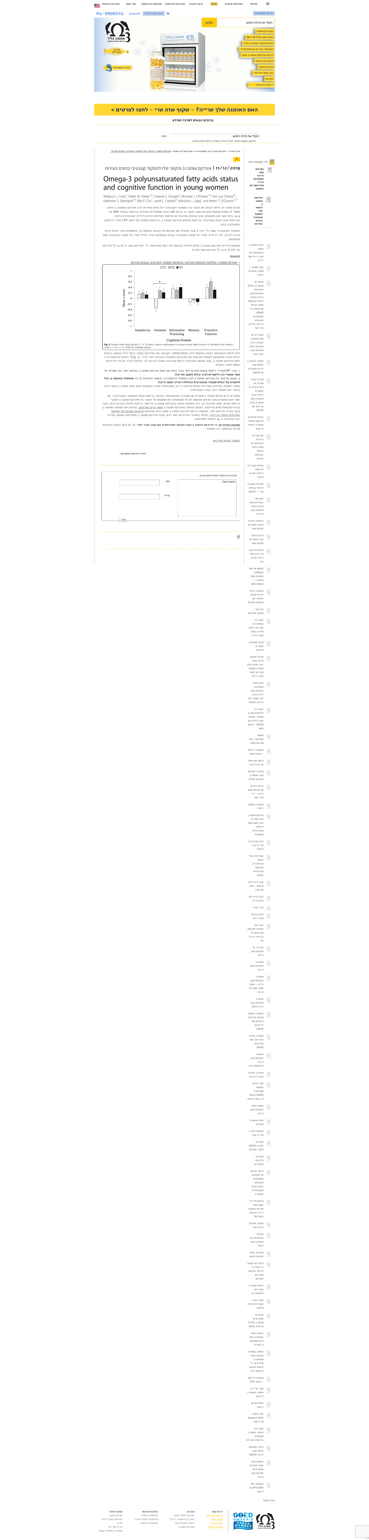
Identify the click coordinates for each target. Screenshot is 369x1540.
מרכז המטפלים (122, 67)
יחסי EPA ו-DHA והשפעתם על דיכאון (255, 1417)
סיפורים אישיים (264, 61)
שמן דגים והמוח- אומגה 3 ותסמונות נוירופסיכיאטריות (255, 1434)
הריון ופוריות (115, 1527)
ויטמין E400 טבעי (184, 1523)
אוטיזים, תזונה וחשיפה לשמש (256, 1254)
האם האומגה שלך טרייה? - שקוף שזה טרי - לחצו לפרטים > (184, 110)
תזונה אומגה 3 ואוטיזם (256, 1122)
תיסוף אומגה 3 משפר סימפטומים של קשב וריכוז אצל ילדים (255, 252)
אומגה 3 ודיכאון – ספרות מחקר (255, 751)
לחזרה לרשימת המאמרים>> (133, 453)
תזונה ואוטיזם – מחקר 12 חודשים (255, 646)
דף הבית (268, 4)
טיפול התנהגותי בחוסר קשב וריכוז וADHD (255, 1450)
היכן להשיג (196, 4)
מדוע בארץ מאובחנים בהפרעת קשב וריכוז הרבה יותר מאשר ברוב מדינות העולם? (255, 692)
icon (168, 13)
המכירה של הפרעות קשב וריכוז (257, 951)
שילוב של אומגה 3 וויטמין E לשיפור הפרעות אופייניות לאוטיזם (255, 1271)
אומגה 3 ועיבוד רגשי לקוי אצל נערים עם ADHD (255, 1041)
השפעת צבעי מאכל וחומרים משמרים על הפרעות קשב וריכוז (256, 1469)
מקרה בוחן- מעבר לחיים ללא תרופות (255, 1304)
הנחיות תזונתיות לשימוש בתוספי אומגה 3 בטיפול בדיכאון (255, 422)
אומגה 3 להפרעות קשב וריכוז (256, 965)
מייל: (167, 495)
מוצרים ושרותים (175, 4)
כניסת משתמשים (264, 13)
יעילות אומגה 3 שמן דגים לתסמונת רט (256, 1289)
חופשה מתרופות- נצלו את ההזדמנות (256, 739)
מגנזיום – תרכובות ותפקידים (258, 1160)
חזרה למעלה (269, 1500)
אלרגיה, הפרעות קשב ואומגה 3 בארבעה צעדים (255, 775)
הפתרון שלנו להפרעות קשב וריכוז (256, 1109)
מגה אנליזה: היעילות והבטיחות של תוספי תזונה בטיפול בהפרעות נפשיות (257, 447)
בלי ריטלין (258, 907)
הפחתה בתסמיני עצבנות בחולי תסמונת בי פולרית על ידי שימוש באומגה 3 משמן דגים (255, 1361)
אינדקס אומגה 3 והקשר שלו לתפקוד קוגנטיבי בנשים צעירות (259, 211)
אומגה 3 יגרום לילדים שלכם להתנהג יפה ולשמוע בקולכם (255, 596)
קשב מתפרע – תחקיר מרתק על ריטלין (255, 271)
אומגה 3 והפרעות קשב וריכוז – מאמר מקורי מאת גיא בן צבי (256, 984)
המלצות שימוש (234, 4)
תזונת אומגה (266, 67)
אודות (253, 4)
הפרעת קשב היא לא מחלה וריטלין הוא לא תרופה (255, 471)
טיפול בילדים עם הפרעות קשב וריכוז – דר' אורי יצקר (255, 791)
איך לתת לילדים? (263, 73)
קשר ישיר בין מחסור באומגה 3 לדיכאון (255, 1392)
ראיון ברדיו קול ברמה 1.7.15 (255, 898)
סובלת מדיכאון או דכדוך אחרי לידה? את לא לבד (256, 555)
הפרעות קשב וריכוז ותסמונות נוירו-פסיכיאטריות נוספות (259, 178)
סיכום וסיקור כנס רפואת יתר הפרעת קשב (256, 539)
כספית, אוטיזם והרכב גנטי (256, 1225)
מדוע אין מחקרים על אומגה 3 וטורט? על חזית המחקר (255, 1320)
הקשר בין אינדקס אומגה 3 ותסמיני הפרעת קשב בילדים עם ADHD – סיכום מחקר (255, 718)
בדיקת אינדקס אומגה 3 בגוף (257, 55)
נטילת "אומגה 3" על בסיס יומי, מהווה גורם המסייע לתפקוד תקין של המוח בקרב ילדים (255, 666)
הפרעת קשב (115, 1515)
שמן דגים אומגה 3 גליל (182, 1519)
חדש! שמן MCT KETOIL (260, 37)
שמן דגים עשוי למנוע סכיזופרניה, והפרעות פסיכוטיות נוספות (256, 865)
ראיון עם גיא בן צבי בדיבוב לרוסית (255, 845)
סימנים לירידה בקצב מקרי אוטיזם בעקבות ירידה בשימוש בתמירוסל (255, 1208)
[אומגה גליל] (120, 33)
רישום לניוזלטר (264, 85)
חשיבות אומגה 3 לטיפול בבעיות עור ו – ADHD (255, 487)
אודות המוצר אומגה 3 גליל (258, 43)
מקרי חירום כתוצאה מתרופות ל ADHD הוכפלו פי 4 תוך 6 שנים (255, 1091)
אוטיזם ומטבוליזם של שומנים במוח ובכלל (256, 1239)
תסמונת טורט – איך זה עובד (255, 1133)
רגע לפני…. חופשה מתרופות (255, 611)
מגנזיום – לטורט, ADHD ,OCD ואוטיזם (256, 1145)
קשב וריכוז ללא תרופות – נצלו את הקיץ (255, 886)
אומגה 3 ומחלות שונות (110, 1531)
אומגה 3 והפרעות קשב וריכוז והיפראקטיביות (256, 1060)
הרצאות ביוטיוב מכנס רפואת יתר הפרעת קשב (255, 524)
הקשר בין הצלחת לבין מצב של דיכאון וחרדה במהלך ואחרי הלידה (255, 627)
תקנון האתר (217, 1519)
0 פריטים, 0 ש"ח (154, 13)
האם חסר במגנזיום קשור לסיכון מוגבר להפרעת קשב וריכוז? (256, 506)
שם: (167, 481)
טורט (119, 1523)
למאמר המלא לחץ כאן (226, 440)
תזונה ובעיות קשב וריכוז (257, 916)
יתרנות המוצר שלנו (184, 1515)
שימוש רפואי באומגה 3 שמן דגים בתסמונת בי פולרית (256, 1339)
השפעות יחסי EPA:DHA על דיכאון (256, 1487)
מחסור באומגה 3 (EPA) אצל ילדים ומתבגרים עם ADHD (255, 366)
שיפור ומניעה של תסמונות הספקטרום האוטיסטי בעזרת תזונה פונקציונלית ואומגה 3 (256, 1182)
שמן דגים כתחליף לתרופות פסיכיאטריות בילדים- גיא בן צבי (255, 932)
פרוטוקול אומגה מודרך (146, 1519)
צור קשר (130, 4)
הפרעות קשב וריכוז (111, 1519)
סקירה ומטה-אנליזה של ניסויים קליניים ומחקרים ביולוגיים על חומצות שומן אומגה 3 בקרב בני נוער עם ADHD (256, 395)
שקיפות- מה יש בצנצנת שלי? (257, 49)
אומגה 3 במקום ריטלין (255, 806)
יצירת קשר (217, 1523)
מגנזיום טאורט (265, 31)
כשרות (269, 79)
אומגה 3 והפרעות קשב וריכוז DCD (256, 1002)
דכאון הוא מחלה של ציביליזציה (255, 762)
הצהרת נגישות (111, 4)
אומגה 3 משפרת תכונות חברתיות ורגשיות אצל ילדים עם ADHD (255, 1021)
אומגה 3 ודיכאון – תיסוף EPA (255, 1379)
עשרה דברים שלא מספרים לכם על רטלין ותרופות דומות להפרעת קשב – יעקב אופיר (255, 344)
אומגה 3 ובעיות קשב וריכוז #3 (255, 1074)
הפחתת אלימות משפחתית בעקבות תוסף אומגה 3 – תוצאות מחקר (256, 576)
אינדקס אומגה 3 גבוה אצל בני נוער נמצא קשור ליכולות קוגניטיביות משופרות (255, 825)
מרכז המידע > (233, 151)
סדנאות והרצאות (152, 4)
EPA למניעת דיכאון (257, 1405)
